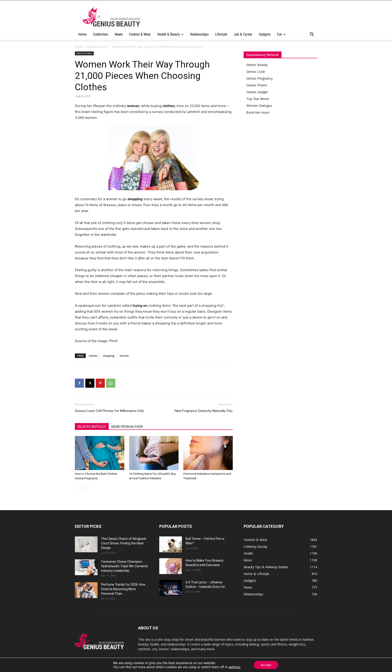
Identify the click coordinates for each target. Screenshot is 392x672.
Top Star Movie (257, 99)
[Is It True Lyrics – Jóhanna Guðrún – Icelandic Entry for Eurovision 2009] (170, 588)
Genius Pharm (256, 85)
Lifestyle (221, 34)
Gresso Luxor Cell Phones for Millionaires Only (109, 411)
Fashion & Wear (140, 34)
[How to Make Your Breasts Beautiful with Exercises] (170, 566)
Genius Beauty (257, 65)
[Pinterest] (100, 383)
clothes (93, 355)
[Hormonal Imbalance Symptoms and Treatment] (208, 453)
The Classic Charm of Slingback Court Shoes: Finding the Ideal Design (123, 543)
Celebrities (100, 34)
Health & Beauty (168, 34)
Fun (279, 34)
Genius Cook (255, 71)
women (124, 355)
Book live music (258, 112)
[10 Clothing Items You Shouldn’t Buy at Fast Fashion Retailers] (154, 453)
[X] (89, 383)
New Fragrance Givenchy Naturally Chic (204, 411)
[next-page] (85, 487)
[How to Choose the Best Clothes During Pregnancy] (99, 453)
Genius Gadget (257, 92)
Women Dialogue (259, 105)
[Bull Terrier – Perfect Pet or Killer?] (170, 544)
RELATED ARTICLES (92, 427)
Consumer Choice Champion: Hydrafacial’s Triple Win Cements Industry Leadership (124, 566)
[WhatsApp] (110, 383)
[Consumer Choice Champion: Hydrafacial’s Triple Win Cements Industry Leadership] (86, 567)
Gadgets (265, 34)
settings (234, 667)
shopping (109, 355)
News (119, 34)
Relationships (199, 34)
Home (82, 34)
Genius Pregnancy (259, 78)
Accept (266, 665)
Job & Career (243, 34)
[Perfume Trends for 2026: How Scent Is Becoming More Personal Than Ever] (86, 590)
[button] (311, 35)
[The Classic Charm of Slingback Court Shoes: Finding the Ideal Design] (86, 544)
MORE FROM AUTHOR (127, 427)
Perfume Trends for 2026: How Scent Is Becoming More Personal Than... (123, 589)
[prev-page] (78, 487)
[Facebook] (79, 383)
